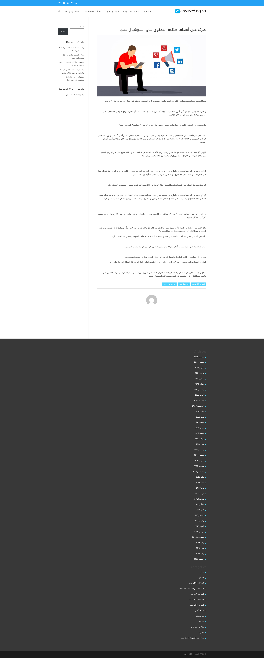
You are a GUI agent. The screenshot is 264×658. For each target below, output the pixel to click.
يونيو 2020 (200, 417)
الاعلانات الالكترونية (196, 583)
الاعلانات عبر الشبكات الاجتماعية (191, 588)
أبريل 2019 (199, 493)
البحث (82, 27)
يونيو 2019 (200, 482)
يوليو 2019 (200, 477)
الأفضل (201, 578)
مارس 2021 (199, 378)
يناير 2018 (200, 548)
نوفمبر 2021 (199, 362)
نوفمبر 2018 (199, 521)
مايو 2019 (200, 488)
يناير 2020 (200, 444)
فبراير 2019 (199, 504)
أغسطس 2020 (198, 406)
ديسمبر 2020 (199, 389)
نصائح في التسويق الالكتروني (192, 638)
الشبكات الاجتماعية (196, 599)
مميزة (202, 632)
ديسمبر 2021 (199, 357)
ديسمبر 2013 (199, 559)
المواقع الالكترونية (197, 605)
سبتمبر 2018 (199, 531)
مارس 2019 (199, 499)
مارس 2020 (199, 433)
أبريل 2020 (199, 428)
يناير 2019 (200, 510)
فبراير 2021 (199, 384)
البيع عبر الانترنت (197, 594)
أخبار (202, 572)
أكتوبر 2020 (199, 395)
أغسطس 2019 (198, 471)
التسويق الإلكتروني (198, 284)
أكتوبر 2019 (199, 460)
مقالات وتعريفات (197, 627)
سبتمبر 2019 (199, 466)
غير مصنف (200, 616)
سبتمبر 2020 (199, 400)
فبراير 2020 (199, 439)
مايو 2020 (200, 422)
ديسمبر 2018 (199, 515)
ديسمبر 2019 (199, 449)
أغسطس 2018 (198, 537)
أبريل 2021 (199, 373)
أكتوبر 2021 (199, 367)
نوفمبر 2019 (199, 455)
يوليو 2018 (200, 542)
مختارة (201, 621)
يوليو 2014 (200, 553)
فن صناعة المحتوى (169, 284)
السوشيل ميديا (184, 284)
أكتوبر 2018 (199, 526)
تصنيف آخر (200, 610)
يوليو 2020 (200, 411)
